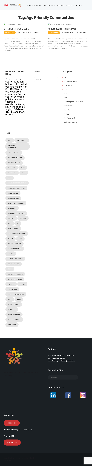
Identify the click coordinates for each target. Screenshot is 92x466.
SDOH (10, 299)
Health (66, 94)
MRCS (10, 269)
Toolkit (66, 114)
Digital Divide (13, 228)
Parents (11, 284)
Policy (22, 284)
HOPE (66, 98)
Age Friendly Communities (13, 146)
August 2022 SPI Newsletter (62, 29)
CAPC (23, 168)
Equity (66, 89)
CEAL (9, 178)
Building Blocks (14, 163)
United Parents (14, 314)
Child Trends (13, 193)
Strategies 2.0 (14, 304)
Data (10, 223)
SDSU (19, 299)
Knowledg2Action (15, 249)
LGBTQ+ (11, 254)
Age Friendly (22, 140)
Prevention (12, 289)
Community (12, 208)
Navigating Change (15, 274)
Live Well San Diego (15, 259)
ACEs (10, 140)
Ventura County (14, 319)
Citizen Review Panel (16, 203)
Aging (66, 77)
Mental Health (13, 264)
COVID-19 (11, 218)
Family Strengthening (16, 233)
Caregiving (12, 173)
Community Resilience (16, 213)
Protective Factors (16, 294)
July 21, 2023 (22, 32)
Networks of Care (15, 279)
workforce (12, 324)
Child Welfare (69, 85)
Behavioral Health (70, 81)
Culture (23, 218)
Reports (67, 110)
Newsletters (9, 32)
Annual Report (14, 152)
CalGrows (12, 168)
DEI (18, 223)
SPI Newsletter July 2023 (16, 29)
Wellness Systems (70, 122)
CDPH (24, 173)
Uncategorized (69, 118)
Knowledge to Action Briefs (74, 102)
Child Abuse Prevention (17, 183)
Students (12, 309)
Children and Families (16, 188)
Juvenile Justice (14, 244)
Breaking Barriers (15, 158)
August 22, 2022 (67, 32)
